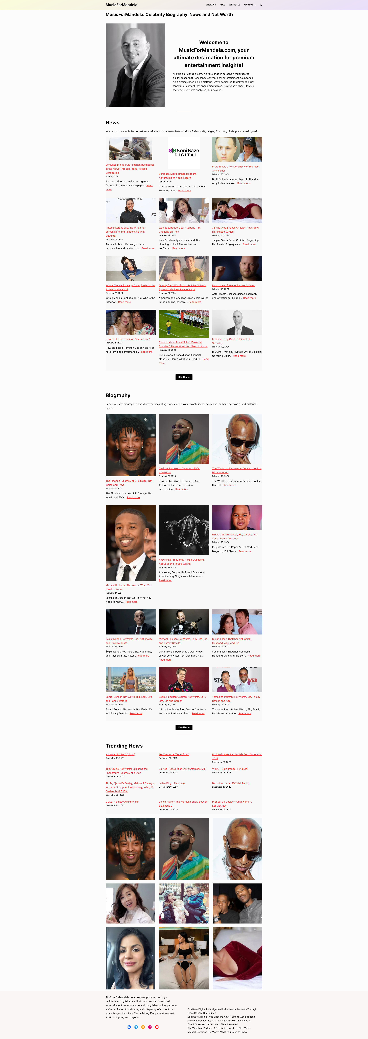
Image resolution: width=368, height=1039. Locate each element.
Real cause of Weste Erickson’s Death (233, 285)
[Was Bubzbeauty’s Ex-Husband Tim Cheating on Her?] (184, 210)
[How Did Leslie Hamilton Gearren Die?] (131, 322)
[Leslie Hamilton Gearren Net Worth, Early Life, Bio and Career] (184, 679)
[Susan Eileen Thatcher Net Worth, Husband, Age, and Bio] (237, 622)
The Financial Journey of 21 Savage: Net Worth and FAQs (219, 1020)
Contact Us (234, 5)
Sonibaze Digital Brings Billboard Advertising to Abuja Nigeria (221, 1016)
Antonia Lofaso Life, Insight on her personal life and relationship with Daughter (125, 231)
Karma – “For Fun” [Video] (120, 754)
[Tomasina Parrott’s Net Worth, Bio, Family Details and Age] (237, 679)
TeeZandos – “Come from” (174, 754)
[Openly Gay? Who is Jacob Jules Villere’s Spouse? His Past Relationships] (184, 268)
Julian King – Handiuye (172, 783)
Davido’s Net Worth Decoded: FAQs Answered (213, 1024)
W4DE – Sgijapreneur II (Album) (230, 768)
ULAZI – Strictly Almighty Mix (122, 801)
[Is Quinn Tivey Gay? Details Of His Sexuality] (237, 322)
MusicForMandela (121, 5)
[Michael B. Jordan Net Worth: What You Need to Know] (131, 543)
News (222, 5)
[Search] (261, 5)
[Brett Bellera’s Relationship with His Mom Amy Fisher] (237, 149)
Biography (211, 5)
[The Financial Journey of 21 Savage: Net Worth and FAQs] (131, 445)
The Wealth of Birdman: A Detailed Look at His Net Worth (219, 1028)
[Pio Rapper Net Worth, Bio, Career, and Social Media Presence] (237, 517)
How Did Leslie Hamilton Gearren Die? (128, 339)
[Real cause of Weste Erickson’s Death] (237, 268)
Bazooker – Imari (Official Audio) (230, 783)
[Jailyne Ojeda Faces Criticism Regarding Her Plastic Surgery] (237, 210)
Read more (184, 190)
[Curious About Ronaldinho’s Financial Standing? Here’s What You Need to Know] (184, 324)
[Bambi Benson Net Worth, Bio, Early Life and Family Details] (131, 679)
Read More (184, 377)
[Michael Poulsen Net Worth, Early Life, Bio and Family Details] (184, 622)
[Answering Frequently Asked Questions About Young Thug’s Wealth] (184, 530)
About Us (248, 5)
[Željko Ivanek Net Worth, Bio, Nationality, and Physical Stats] (131, 622)
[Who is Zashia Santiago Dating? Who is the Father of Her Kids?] (131, 268)
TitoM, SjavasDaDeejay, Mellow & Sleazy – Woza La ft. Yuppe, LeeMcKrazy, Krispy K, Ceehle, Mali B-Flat (130, 787)
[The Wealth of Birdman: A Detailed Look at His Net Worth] (237, 439)
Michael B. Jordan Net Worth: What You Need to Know (217, 1032)
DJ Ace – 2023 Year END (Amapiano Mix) (182, 768)
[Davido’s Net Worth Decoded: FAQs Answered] (184, 439)
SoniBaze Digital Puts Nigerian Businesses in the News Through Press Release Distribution (130, 168)
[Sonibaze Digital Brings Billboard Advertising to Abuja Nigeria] (184, 153)
